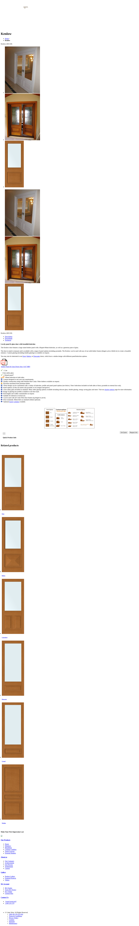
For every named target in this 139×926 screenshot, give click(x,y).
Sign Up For (8, 907)
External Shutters (10, 853)
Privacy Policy (13, 918)
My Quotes (8, 888)
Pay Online (8, 892)
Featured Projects (10, 878)
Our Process (9, 865)
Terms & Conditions (15, 916)
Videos (7, 880)
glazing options (109, 389)
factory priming (14, 402)
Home (7, 38)
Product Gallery (10, 876)
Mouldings (8, 848)
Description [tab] (8, 336)
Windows (8, 846)
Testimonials (9, 866)
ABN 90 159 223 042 (16, 914)
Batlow (29, 356)
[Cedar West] (34, 8)
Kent (24, 356)
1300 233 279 (9, 903)
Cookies (11, 920)
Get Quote (124, 432)
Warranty (12, 921)
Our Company (9, 861)
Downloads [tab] (8, 338)
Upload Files (9, 893)
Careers (7, 868)
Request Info (133, 432)
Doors (7, 844)
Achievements (9, 863)
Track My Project (10, 890)
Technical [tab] (8, 340)
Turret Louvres (9, 851)
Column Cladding (10, 849)
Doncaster (36, 356)
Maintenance (13, 923)
